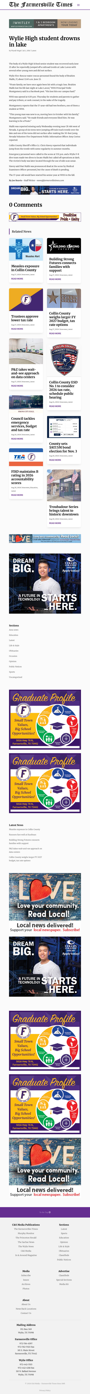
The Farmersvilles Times (26, 1229)
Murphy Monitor (26, 1233)
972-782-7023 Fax (26, 1347)
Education (34, 488)
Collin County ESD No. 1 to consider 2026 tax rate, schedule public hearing (63, 389)
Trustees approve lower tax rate (24, 318)
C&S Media (26, 1251)
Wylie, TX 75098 (26, 1332)
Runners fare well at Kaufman (22, 834)
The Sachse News (26, 1242)
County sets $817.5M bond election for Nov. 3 (63, 447)
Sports (12, 672)
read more (17, 278)
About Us (26, 1304)
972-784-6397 (25, 1343)
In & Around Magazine (26, 1255)
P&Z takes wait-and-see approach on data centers (25, 373)
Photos (26, 1288)
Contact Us (26, 1313)
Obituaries (13, 651)
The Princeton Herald (26, 1237)
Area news (25, 275)
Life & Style (14, 645)
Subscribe (26, 1275)
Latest (33, 51)
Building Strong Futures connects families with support (62, 264)
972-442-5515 (26, 1364)
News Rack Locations (26, 1309)
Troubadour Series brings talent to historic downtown (64, 510)
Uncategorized (15, 677)
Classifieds (64, 1255)
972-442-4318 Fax (26, 1368)
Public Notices (15, 666)
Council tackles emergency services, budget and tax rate (24, 424)
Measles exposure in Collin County (25, 268)
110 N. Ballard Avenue (26, 1371)
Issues (26, 1280)
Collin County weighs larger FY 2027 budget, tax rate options (62, 319)
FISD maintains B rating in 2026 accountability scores (24, 477)
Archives (26, 1284)
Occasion (13, 656)
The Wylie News (26, 1246)
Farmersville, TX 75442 (26, 1353)
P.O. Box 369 (26, 1329)
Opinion (12, 661)
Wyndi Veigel (16, 51)
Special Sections (64, 1280)
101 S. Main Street (26, 1350)
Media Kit (64, 1284)
